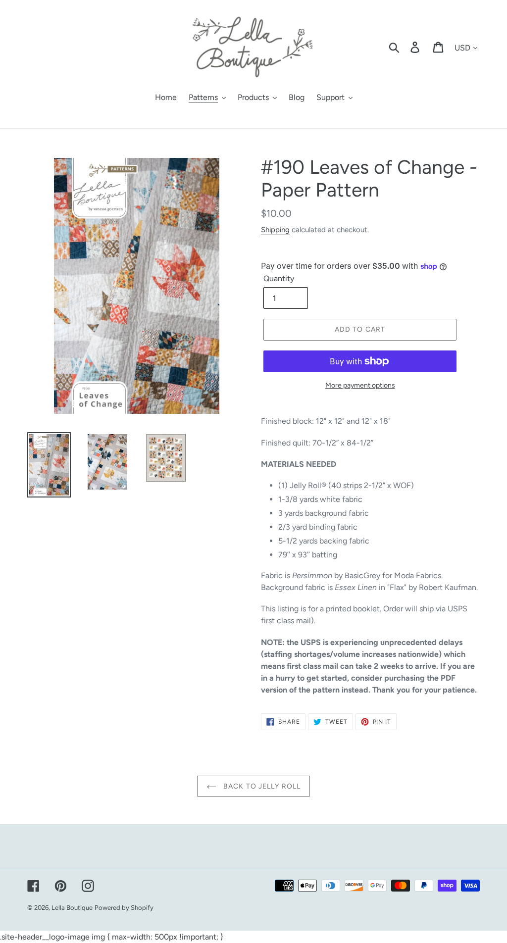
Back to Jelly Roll (261, 786)
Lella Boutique (72, 907)
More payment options (360, 385)
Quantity (278, 278)
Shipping (275, 229)
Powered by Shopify (124, 907)
